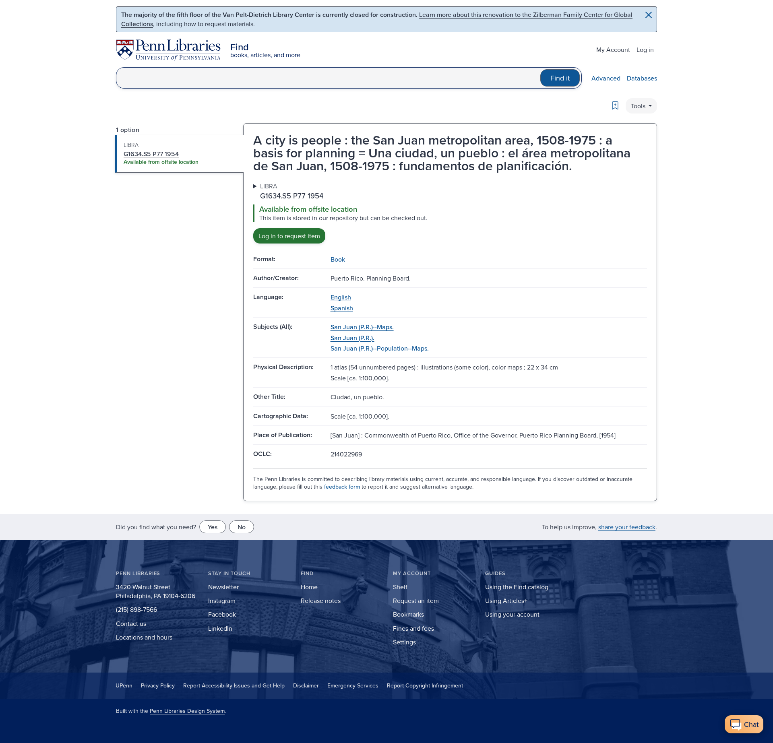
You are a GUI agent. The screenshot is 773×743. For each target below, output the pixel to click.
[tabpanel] (450, 212)
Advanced (605, 78)
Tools (639, 105)
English (341, 297)
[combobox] (328, 78)
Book (338, 259)
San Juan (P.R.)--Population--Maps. (380, 348)
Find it (560, 78)
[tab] (179, 154)
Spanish (342, 307)
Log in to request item (289, 235)
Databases (642, 78)
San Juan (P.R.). (352, 337)
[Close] (649, 15)
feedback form (342, 487)
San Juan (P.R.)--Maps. (362, 326)
